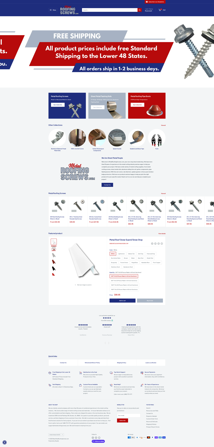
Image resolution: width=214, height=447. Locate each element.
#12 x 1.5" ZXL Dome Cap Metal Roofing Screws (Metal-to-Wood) (136, 218)
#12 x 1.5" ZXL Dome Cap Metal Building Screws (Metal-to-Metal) (154, 218)
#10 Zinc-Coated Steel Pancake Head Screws (95, 217)
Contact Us (107, 185)
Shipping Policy (121, 362)
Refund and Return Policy (92, 362)
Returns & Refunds (151, 421)
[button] (106, 343)
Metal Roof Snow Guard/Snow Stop (126, 239)
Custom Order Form (152, 419)
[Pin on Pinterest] (155, 243)
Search (148, 408)
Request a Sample (151, 416)
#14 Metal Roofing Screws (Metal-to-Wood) (174, 217)
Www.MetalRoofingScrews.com (119, 243)
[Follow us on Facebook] (93, 437)
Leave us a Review (150, 362)
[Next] (165, 211)
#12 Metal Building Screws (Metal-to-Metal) (116, 217)
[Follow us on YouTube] (99, 437)
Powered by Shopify (53, 441)
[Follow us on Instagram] (96, 437)
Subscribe (123, 420)
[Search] (140, 10)
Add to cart (122, 300)
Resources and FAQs (152, 410)
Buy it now (150, 300)
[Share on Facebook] (152, 243)
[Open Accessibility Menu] (5, 442)
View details (162, 233)
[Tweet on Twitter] (158, 243)
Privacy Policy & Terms (152, 427)
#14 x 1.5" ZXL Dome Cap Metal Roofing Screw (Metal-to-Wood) (194, 218)
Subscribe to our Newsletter (156, 2)
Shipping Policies (151, 424)
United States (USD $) (54, 434)
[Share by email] (162, 243)
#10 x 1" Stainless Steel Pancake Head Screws (76, 217)
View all (163, 125)
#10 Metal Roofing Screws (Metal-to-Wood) (57, 217)
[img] (107, 318)
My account (148, 11)
